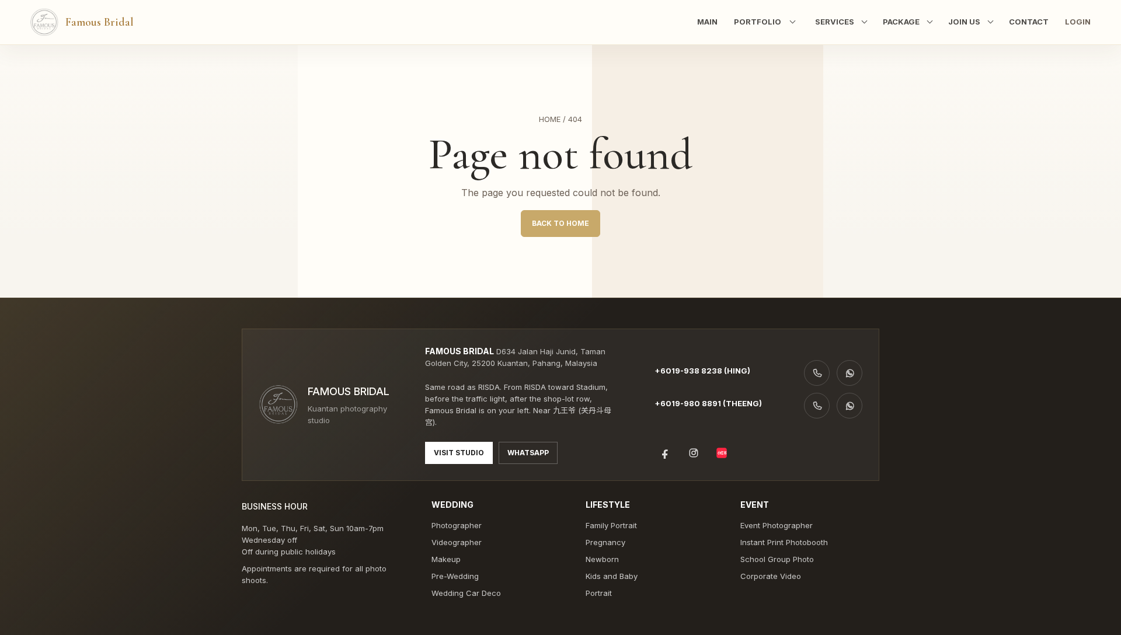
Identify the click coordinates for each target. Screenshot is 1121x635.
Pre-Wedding (455, 576)
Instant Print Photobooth (784, 542)
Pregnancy (605, 542)
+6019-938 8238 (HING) (702, 370)
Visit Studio (459, 452)
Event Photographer (776, 525)
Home (549, 119)
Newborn (602, 559)
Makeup (446, 559)
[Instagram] (694, 453)
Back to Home (560, 223)
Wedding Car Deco (466, 593)
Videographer (456, 542)
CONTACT (1029, 21)
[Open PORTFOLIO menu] (790, 22)
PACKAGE (901, 21)
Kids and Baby (612, 576)
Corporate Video (770, 576)
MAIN (707, 21)
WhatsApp (528, 452)
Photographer (456, 525)
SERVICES (834, 21)
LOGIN (1078, 21)
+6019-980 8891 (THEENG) (708, 403)
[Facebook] (666, 453)
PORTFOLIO (757, 21)
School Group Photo (777, 559)
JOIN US (964, 21)
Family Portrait (611, 525)
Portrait (599, 593)
